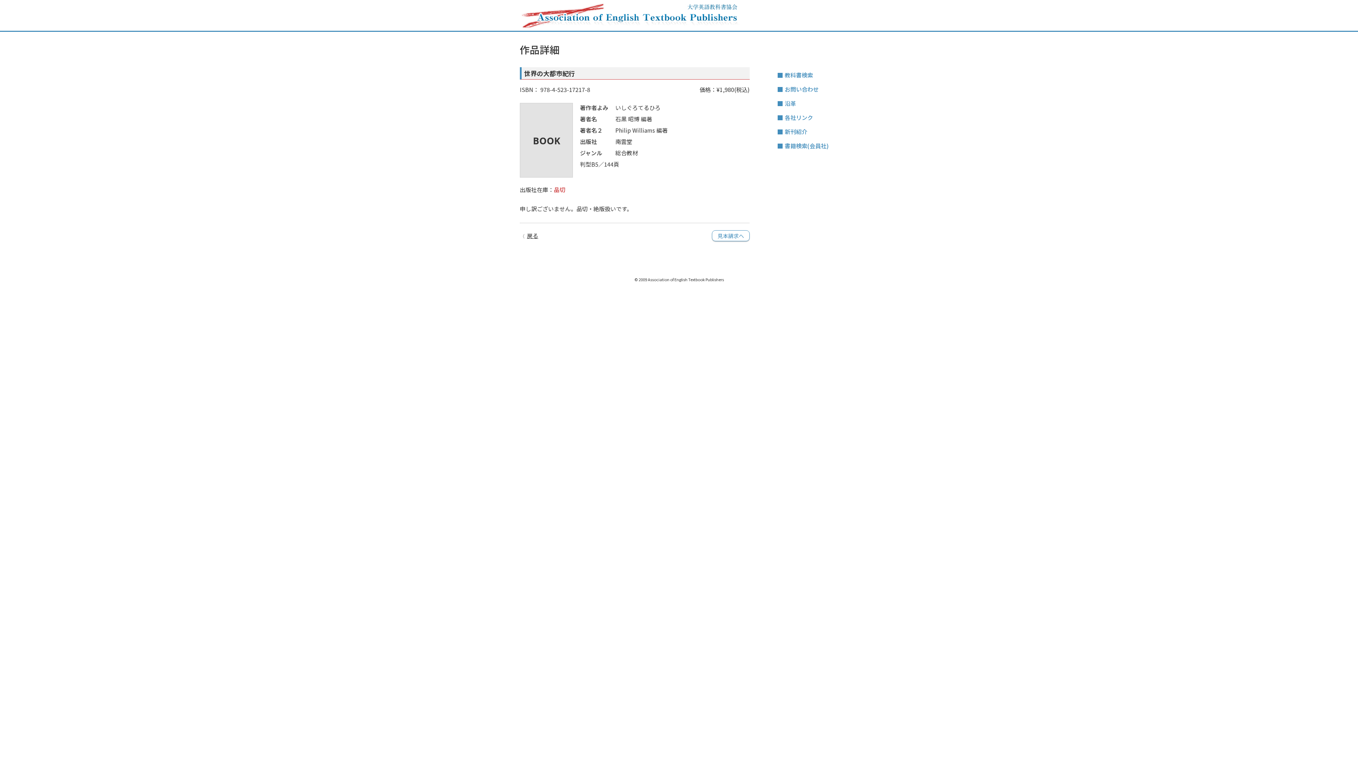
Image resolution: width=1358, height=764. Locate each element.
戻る (532, 235)
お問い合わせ (802, 89)
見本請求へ (731, 235)
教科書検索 (799, 75)
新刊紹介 (796, 131)
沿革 (790, 103)
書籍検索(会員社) (807, 145)
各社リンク (799, 117)
